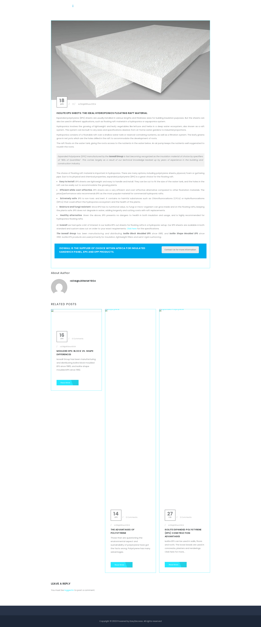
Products (153, 6)
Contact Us (197, 6)
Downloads (179, 6)
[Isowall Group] (62, 5)
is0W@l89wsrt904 (87, 104)
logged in (69, 590)
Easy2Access (136, 621)
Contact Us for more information (180, 249)
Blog (166, 6)
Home (124, 6)
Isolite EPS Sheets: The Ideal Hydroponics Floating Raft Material (102, 113)
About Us (138, 6)
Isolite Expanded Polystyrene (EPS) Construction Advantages (183, 533)
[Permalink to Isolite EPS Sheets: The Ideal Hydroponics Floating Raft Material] (130, 99)
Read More (66, 383)
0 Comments (77, 338)
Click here (132, 228)
